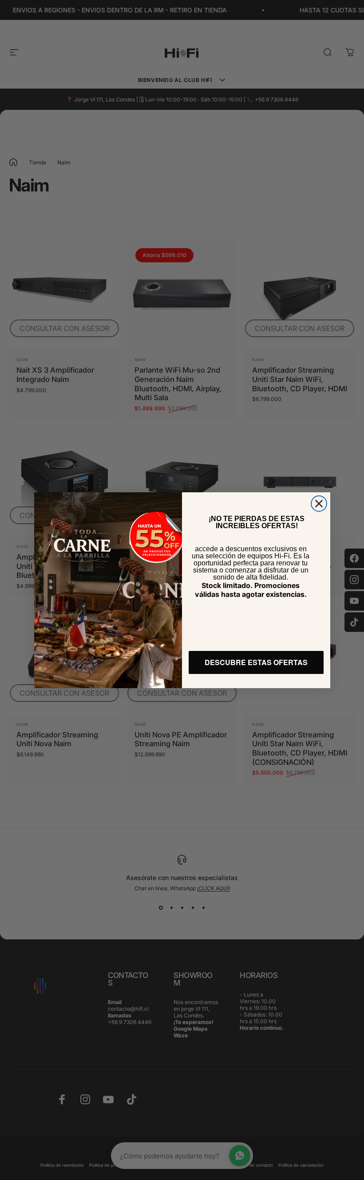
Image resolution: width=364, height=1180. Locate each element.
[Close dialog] (319, 503)
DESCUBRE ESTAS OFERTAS (256, 662)
